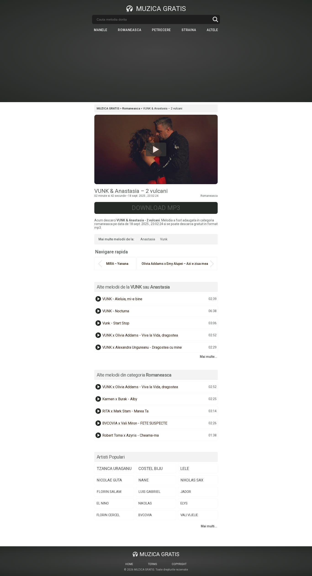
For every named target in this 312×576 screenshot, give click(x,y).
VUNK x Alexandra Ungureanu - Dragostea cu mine (142, 347)
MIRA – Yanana (117, 263)
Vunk (163, 239)
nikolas (145, 503)
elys (184, 503)
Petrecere (161, 30)
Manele (100, 30)
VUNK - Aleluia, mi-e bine (122, 299)
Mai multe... (208, 356)
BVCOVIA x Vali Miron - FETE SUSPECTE (134, 423)
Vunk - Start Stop (115, 323)
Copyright (179, 564)
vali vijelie (189, 515)
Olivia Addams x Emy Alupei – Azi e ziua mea (175, 263)
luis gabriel (149, 492)
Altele (212, 30)
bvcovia (145, 515)
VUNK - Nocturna (115, 311)
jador (185, 492)
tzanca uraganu (114, 468)
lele (184, 468)
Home (129, 564)
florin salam (109, 492)
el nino (103, 503)
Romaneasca (129, 30)
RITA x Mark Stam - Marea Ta (125, 411)
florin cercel (108, 515)
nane (143, 480)
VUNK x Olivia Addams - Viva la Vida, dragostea (140, 335)
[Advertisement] (156, 70)
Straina (189, 30)
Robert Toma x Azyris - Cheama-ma (130, 435)
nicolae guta (109, 480)
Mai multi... (209, 526)
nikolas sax (191, 480)
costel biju (150, 468)
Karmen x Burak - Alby (119, 399)
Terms (152, 564)
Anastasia (147, 239)
